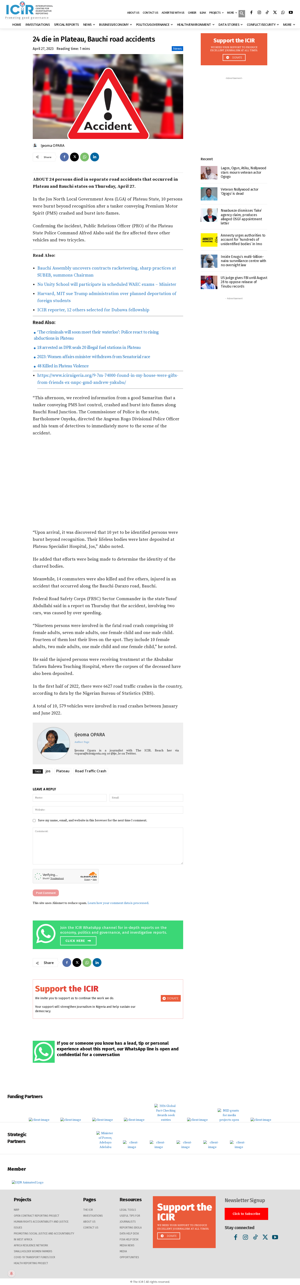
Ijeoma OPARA (52, 145)
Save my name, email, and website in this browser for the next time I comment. (92, 820)
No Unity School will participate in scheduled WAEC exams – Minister (106, 284)
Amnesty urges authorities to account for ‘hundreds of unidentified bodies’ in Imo (243, 239)
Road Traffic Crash (90, 771)
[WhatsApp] (283, 13)
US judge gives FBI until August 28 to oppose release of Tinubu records (244, 282)
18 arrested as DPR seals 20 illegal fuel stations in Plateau (88, 347)
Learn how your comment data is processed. (118, 903)
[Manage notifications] (11, 1273)
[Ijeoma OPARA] (35, 145)
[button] (242, 14)
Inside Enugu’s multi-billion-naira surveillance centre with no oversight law (243, 261)
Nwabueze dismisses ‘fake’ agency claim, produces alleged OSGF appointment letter (241, 216)
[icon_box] (109, 934)
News (177, 48)
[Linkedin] (94, 157)
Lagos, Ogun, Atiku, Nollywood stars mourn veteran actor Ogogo (243, 172)
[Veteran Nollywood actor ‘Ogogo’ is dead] (209, 194)
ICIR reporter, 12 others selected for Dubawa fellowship (93, 310)
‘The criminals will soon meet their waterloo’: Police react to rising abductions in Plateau (96, 335)
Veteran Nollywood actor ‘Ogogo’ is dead (239, 191)
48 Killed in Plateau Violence (62, 366)
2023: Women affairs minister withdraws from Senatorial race (93, 357)
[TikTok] (267, 13)
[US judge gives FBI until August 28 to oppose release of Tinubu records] (209, 282)
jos (48, 771)
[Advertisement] (108, 483)
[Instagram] (259, 13)
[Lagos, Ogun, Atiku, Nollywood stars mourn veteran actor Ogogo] (209, 172)
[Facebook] (251, 13)
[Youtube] (291, 13)
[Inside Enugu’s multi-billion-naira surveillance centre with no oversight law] (209, 261)
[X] (275, 13)
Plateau (62, 771)
